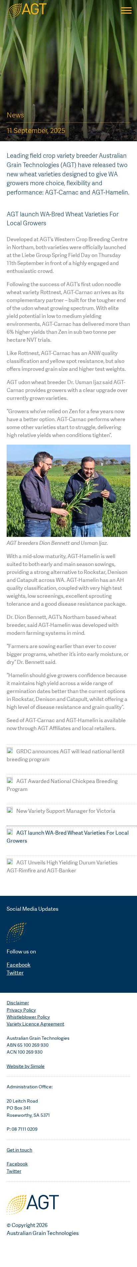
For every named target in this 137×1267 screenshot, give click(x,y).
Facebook (19, 964)
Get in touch (19, 1150)
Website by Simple (26, 1066)
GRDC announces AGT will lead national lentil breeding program (65, 755)
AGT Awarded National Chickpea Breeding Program (62, 785)
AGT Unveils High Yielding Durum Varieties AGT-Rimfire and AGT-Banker (62, 866)
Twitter (15, 972)
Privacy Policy (21, 1010)
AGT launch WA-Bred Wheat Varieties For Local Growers (68, 836)
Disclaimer (18, 1003)
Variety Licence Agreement (35, 1024)
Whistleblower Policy (28, 1017)
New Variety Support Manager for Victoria (65, 811)
